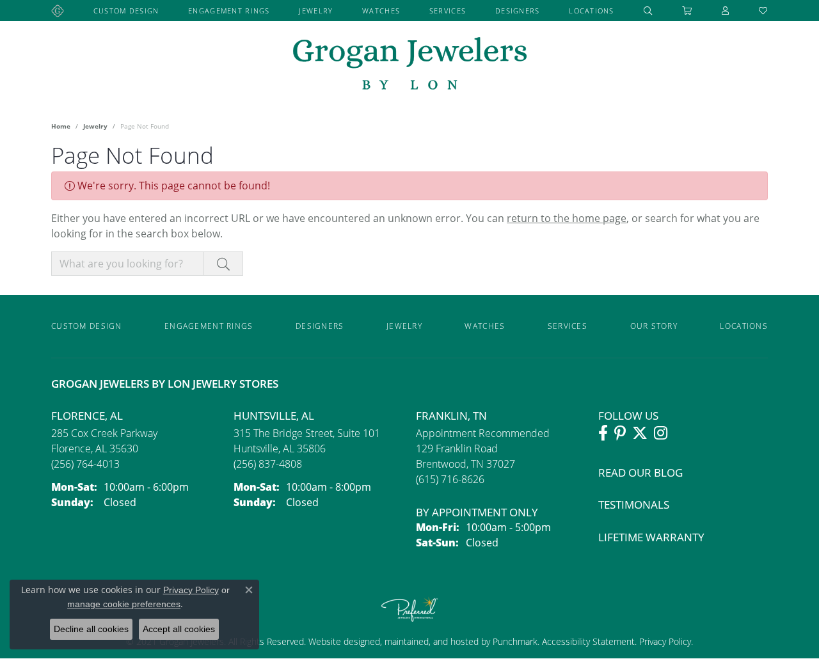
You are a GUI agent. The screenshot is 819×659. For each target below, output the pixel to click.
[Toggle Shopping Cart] (687, 10)
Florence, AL (87, 415)
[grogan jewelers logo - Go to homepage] (410, 65)
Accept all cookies (179, 629)
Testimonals (633, 504)
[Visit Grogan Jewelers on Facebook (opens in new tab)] (603, 433)
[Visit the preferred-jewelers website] (409, 609)
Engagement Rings (228, 10)
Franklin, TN (451, 415)
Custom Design (126, 10)
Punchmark (515, 641)
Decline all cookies (91, 629)
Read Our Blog (640, 472)
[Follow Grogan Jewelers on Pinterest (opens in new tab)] (620, 433)
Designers (517, 10)
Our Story (654, 326)
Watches (381, 10)
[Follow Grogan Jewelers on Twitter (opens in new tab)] (640, 433)
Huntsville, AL (274, 415)
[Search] (648, 10)
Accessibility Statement (588, 641)
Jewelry (316, 10)
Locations (591, 10)
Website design (339, 641)
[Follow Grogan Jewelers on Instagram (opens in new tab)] (660, 433)
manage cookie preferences (123, 604)
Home (60, 126)
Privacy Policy (664, 641)
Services (447, 10)
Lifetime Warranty (651, 537)
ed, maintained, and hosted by (431, 641)
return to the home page (566, 218)
